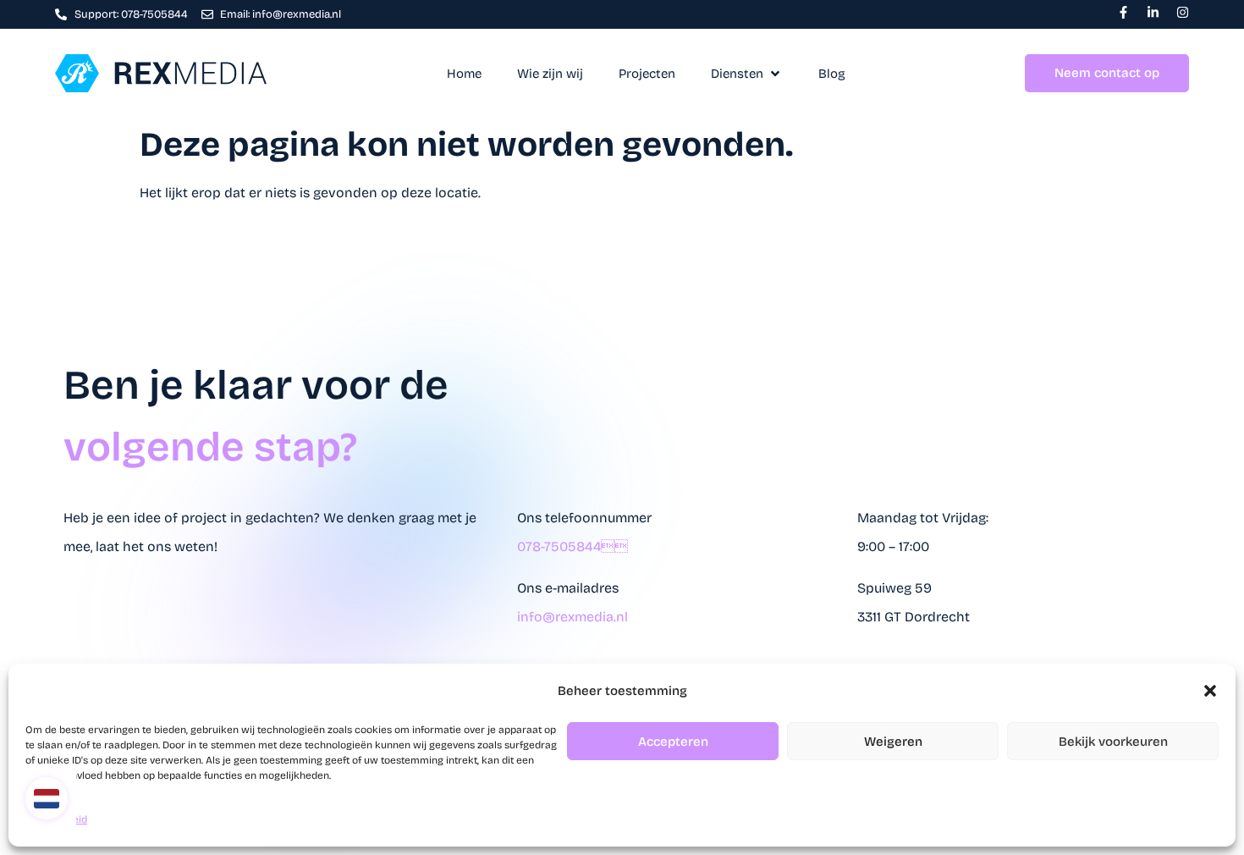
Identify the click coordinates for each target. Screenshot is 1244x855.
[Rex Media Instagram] (1182, 12)
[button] (1210, 690)
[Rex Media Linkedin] (1153, 12)
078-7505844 (572, 546)
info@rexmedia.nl (572, 617)
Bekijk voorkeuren (1113, 741)
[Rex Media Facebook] (1123, 12)
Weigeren (893, 741)
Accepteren (673, 741)
